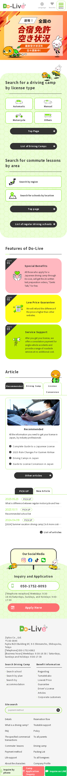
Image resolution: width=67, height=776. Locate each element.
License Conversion (52, 389)
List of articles (53, 532)
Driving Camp (33, 385)
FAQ (7, 730)
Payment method (13, 751)
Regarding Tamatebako (44, 673)
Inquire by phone (8, 771)
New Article (43, 490)
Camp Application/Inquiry (32, 771)
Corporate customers (49, 696)
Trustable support (42, 724)
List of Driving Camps (34, 146)
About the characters (15, 763)
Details (8, 719)
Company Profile (42, 763)
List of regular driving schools (33, 224)
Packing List (39, 751)
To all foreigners (41, 757)
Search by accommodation (15, 682)
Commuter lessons (14, 745)
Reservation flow (42, 719)
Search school (14, 671)
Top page (33, 209)
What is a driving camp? (17, 724)
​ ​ (33, 501)
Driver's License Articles (46, 690)
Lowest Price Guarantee (44, 682)
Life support (11, 757)
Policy (37, 730)
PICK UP (24, 491)
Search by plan (15, 675)
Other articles (33, 475)
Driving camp (40, 745)
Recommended (14, 386)
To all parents (40, 736)
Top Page (33, 131)
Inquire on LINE (58, 771)
